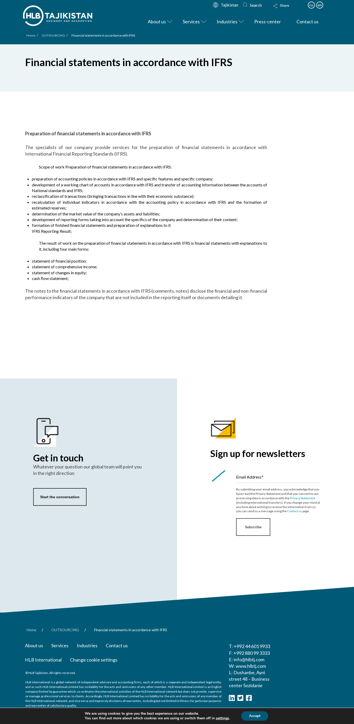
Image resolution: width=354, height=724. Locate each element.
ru (311, 5)
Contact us (294, 511)
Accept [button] (254, 715)
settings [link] (222, 718)
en (320, 5)
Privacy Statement (302, 498)
